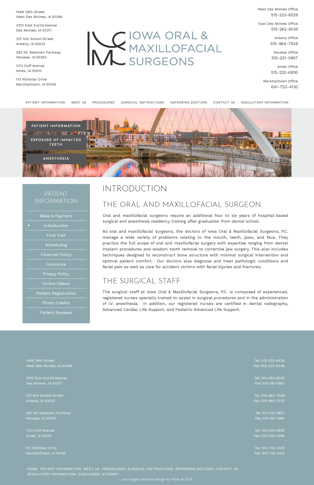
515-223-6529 (284, 14)
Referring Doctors (188, 102)
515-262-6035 (284, 29)
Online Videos (56, 283)
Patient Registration (56, 293)
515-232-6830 (284, 72)
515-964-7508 (284, 43)
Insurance (56, 264)
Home (32, 469)
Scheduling (56, 244)
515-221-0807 (284, 57)
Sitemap (110, 474)
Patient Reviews (56, 312)
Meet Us (78, 102)
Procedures (103, 102)
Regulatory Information (264, 102)
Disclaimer (89, 474)
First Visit (56, 235)
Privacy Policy (56, 273)
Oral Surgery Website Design (143, 479)
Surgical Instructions (142, 102)
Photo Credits (56, 302)
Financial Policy (56, 254)
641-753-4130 (284, 86)
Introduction (56, 225)
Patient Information (45, 102)
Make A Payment (56, 215)
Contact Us (224, 102)
